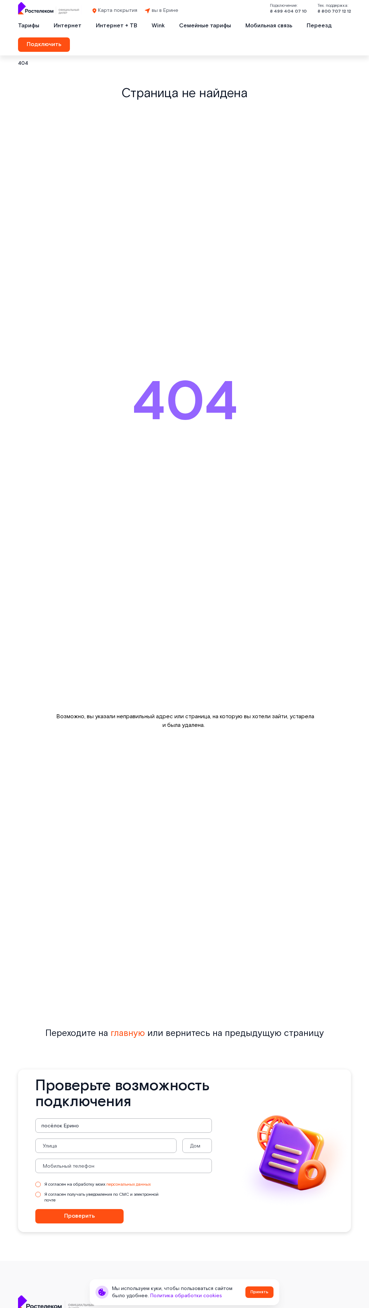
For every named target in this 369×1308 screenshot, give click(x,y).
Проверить (79, 1216)
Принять (259, 1292)
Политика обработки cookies (186, 1296)
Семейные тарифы (205, 26)
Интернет (67, 26)
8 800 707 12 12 (334, 11)
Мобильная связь (268, 26)
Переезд (319, 26)
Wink (158, 26)
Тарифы (28, 26)
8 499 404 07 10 (288, 11)
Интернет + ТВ (116, 26)
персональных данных (128, 1184)
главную (128, 1033)
